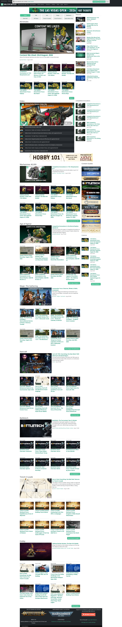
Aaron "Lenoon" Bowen (58, 488)
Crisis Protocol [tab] (57, 18)
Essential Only (102, 1)
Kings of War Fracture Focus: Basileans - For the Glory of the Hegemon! (93, 47)
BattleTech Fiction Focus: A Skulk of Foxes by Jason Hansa (72, 468)
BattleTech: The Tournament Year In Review (64, 420)
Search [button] (65, 4)
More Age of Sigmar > (74, 283)
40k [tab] (36, 15)
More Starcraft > (75, 415)
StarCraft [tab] (25, 18)
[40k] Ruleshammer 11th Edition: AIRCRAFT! (93, 18)
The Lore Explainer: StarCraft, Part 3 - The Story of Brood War (57, 408)
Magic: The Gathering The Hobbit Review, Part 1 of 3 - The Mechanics (42, 337)
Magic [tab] (57, 15)
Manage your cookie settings (88, 622)
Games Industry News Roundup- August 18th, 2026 (26, 257)
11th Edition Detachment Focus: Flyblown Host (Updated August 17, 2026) (93, 70)
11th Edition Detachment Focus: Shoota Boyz (67, 91)
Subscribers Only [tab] (69, 18)
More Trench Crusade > (73, 538)
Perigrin (68, 428)
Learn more (31, 1)
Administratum (4, 1)
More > (71, 98)
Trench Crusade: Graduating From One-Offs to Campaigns (57, 512)
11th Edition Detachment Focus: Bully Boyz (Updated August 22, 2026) (95, 250)
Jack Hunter (56, 428)
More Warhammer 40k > (73, 221)
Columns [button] (48, 4)
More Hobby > (75, 606)
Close (107, 1)
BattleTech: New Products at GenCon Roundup (41, 468)
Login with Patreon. (92, 619)
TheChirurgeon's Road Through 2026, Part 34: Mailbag (92, 25)
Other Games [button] (40, 4)
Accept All (95, 1)
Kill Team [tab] (36, 18)
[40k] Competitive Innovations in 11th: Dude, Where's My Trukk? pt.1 (93, 131)
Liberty (71, 428)
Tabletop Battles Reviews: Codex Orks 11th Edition (53, 73)
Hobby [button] (53, 4)
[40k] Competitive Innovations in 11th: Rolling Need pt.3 (94, 138)
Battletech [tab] (68, 15)
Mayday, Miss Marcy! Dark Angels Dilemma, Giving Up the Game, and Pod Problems (93, 40)
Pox (54, 361)
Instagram (59, 621)
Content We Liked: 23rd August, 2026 (36, 55)
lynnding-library (62, 428)
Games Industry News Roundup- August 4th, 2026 (26, 340)
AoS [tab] (47, 15)
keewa (62, 548)
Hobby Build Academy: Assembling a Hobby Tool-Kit (93, 77)
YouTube (69, 621)
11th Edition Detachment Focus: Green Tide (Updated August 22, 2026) (95, 241)
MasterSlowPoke (57, 548)
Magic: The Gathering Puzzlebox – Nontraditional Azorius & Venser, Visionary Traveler (26, 321)
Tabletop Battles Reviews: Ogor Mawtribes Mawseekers (57, 258)
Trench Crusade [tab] (47, 18)
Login (61, 4)
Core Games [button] (33, 4)
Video (58, 4)
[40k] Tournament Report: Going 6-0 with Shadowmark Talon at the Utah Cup (93, 55)
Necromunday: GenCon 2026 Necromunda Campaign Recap (92, 63)
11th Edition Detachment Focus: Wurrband (39, 91)
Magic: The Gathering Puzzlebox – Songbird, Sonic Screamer (72, 319)
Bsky (64, 621)
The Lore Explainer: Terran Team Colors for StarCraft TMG (72, 388)
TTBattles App (10, 1)
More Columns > (96, 284)
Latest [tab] (25, 15)
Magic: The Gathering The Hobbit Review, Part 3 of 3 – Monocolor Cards (42, 317)
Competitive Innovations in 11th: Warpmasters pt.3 (25, 73)
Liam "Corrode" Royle (68, 548)
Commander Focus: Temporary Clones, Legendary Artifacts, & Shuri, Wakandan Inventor (57, 342)
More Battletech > (75, 474)
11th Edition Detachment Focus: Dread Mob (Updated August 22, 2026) (95, 258)
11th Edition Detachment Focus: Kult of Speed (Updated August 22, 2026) (95, 276)
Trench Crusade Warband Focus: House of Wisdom (26, 531)
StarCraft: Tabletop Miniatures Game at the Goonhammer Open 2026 (27, 388)
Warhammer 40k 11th (23, 4)
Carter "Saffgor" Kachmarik (59, 296)
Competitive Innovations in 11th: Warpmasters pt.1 (93, 117)
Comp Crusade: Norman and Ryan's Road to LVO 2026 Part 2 (57, 531)
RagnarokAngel (57, 234)
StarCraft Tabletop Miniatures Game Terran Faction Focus (27, 408)
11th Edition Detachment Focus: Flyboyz (25, 91)
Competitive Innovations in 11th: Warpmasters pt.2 (93, 110)
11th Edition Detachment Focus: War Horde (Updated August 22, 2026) (95, 267)
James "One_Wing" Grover (59, 173)
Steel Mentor (24, 59)
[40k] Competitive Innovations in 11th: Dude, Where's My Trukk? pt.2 (93, 124)
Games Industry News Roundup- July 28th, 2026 (57, 276)
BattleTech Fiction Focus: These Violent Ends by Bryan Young (41, 451)
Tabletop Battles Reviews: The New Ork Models (68, 73)
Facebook (53, 621)
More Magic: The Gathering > (72, 348)
